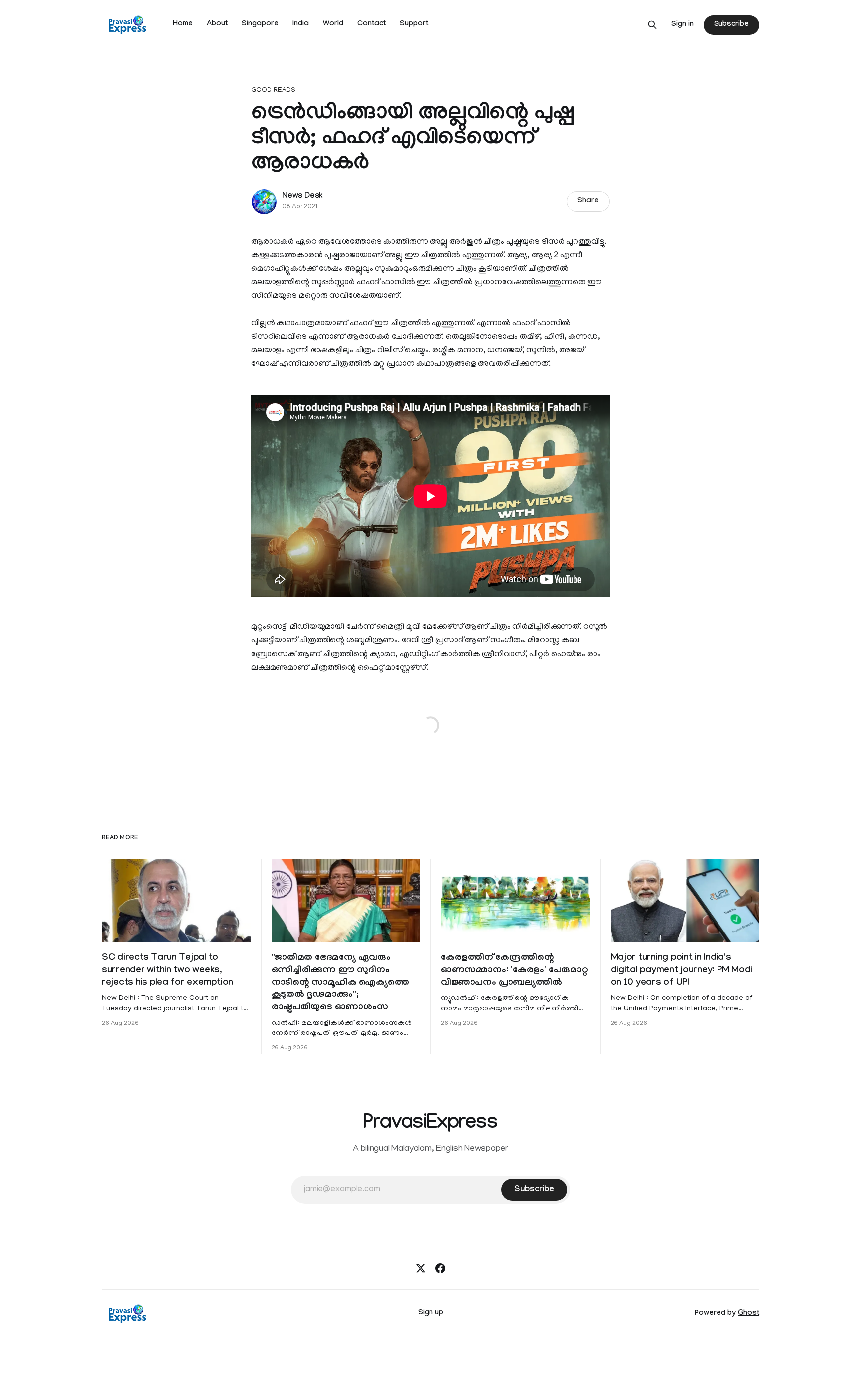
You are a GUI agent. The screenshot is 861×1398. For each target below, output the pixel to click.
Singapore (260, 24)
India (300, 24)
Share (588, 201)
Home (183, 24)
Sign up (430, 1313)
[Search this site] (652, 25)
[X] (421, 1268)
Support (414, 24)
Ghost (748, 1313)
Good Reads (273, 90)
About (217, 24)
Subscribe (731, 24)
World (333, 24)
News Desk (302, 196)
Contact (371, 24)
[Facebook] (440, 1268)
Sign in (682, 24)
